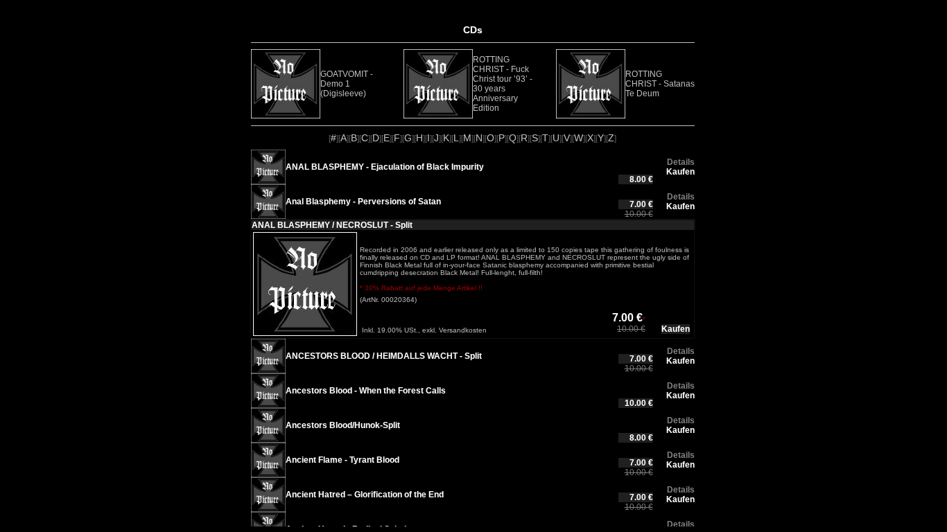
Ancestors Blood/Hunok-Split (343, 425)
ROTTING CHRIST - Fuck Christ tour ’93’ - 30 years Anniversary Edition (502, 84)
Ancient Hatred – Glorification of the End (365, 494)
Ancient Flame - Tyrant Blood (342, 460)
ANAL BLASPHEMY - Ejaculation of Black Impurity (385, 167)
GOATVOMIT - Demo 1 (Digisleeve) (346, 83)
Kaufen (680, 172)
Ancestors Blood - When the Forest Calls (366, 391)
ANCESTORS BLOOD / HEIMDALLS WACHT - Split (384, 356)
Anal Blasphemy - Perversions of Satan (363, 201)
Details (681, 162)
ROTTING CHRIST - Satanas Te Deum (660, 83)
